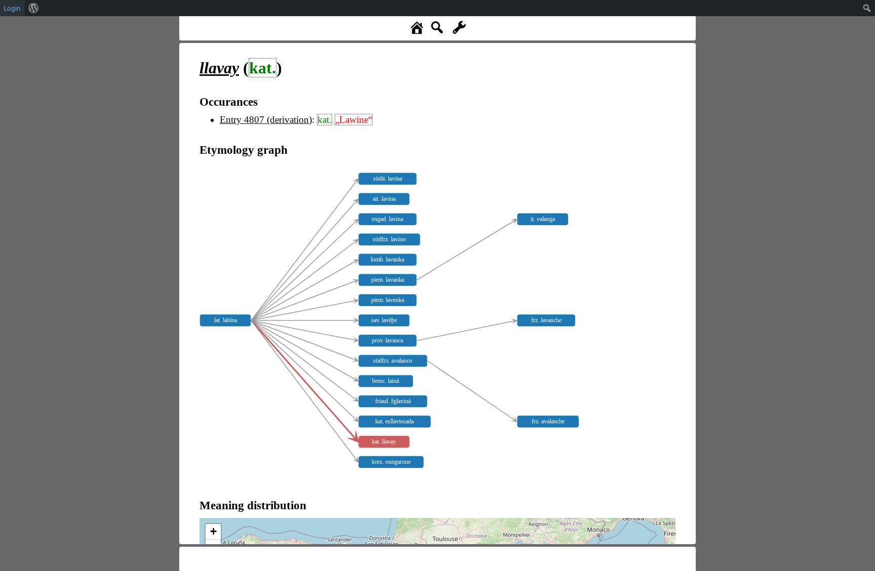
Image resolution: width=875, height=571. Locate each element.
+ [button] (213, 531)
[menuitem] (34, 8)
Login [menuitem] (12, 8)
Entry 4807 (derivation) (266, 119)
